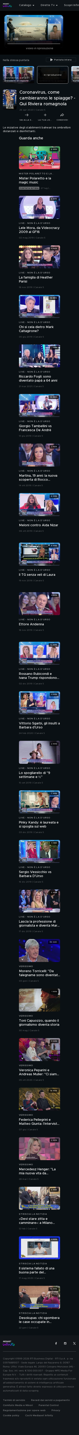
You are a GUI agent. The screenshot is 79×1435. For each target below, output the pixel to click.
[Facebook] (56, 1343)
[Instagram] (65, 1343)
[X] (74, 1343)
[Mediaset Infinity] (7, 5)
